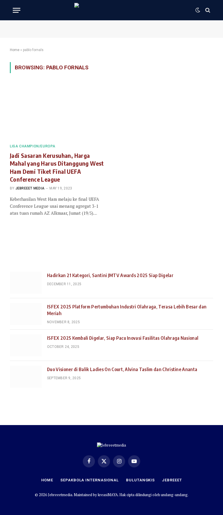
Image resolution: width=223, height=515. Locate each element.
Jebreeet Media (29, 188)
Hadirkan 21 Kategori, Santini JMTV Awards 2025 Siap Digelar (110, 275)
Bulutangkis (140, 480)
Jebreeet (172, 480)
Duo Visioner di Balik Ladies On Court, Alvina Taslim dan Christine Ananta (122, 369)
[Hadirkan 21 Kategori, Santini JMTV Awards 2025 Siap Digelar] (26, 283)
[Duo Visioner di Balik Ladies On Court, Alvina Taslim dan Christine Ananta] (26, 377)
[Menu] (16, 10)
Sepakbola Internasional (89, 480)
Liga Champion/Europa (32, 146)
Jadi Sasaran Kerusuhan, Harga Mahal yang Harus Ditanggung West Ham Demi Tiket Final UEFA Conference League (57, 167)
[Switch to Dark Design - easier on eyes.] (198, 10)
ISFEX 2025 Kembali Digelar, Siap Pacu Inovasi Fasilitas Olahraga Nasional (122, 338)
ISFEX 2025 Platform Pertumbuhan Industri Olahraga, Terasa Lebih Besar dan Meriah (126, 310)
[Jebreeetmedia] (111, 10)
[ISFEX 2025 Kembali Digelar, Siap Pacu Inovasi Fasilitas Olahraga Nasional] (26, 345)
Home (14, 50)
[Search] (207, 10)
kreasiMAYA (108, 494)
